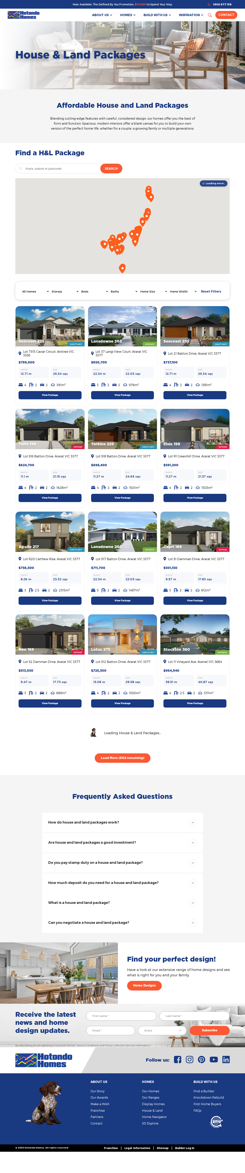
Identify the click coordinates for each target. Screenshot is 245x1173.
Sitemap (163, 1148)
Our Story (98, 1091)
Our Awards (99, 1097)
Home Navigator (154, 1117)
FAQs (197, 1110)
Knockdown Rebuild (209, 1097)
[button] (102, 15)
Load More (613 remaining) (122, 758)
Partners (97, 1117)
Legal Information (137, 1148)
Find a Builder (204, 1091)
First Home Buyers (207, 1104)
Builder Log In (184, 1148)
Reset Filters (211, 291)
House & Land (152, 1110)
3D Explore (150, 1123)
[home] (23, 15)
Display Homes (153, 1104)
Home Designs (144, 985)
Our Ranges (150, 1097)
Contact (226, 15)
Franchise (98, 1110)
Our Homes (150, 1091)
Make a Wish (100, 1104)
